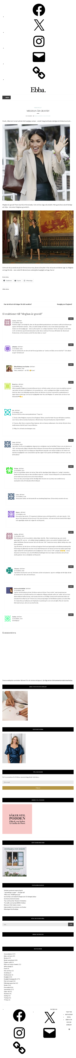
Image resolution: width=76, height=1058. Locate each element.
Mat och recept (8, 981)
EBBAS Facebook (38, 934)
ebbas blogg (7, 966)
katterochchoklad (19, 588)
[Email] (39, 64)
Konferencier (7, 975)
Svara (71, 318)
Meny (7, 97)
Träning (6, 998)
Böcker (6, 958)
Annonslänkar (8, 954)
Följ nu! (38, 788)
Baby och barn (8, 956)
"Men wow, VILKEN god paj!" (12, 894)
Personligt (38, 107)
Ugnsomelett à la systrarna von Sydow (15, 907)
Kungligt (6, 977)
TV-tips (6, 1000)
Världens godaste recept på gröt (13, 890)
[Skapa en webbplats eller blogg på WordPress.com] (69, 1029)
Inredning (6, 973)
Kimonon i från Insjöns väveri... (12, 905)
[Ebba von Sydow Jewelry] (39, 79)
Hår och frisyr (8, 970)
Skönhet (6, 993)
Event (5, 968)
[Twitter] (39, 32)
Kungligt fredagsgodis (10, 979)
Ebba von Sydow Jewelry (11, 964)
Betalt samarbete (9, 960)
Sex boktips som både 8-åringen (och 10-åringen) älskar (20, 896)
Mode (5, 985)
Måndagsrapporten (9, 983)
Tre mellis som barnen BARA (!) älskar (15, 903)
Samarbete (7, 989)
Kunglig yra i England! (64, 304)
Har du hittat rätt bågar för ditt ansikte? (18, 304)
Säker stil (6, 991)
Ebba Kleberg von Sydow (42, 116)
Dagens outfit (8, 962)
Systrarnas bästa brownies (11, 899)
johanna (14, 346)
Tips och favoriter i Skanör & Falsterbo (15, 901)
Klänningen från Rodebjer (11, 909)
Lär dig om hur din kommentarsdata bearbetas (57, 680)
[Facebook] (39, 16)
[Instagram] (39, 48)
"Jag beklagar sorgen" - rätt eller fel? (14, 892)
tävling (6, 996)
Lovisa (14, 616)
